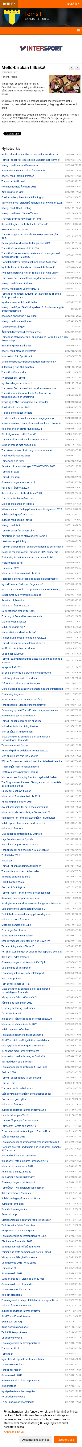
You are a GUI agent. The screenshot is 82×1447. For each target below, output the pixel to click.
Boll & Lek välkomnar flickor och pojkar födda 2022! (30, 154)
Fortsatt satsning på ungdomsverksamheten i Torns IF (31, 423)
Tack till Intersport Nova (14, 1332)
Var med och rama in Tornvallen (19, 1155)
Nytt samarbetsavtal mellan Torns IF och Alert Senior (30, 272)
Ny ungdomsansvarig (13, 1396)
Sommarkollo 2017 (12, 1375)
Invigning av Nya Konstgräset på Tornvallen (25, 402)
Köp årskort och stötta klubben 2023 (22, 493)
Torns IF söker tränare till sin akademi (22, 1077)
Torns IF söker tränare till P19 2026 (20, 248)
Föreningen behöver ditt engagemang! (22, 1034)
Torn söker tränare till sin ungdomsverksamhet (27, 450)
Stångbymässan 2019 (13, 1136)
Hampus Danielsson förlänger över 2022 (24, 637)
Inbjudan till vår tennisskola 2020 (19, 1024)
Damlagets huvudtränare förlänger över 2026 (26, 243)
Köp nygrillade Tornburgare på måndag (23, 1045)
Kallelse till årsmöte (12, 828)
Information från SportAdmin (17, 356)
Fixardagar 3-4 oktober (14, 930)
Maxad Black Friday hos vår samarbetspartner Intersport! (33, 688)
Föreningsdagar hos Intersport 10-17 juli (23, 962)
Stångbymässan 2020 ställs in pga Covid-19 (26, 940)
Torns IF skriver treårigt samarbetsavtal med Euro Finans (32, 546)
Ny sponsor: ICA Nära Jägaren (18, 1230)
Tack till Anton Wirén (13, 882)
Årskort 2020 (9, 1072)
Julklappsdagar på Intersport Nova (21, 1198)
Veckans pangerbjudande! (16, 876)
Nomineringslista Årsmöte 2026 (19, 186)
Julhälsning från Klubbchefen (18, 367)
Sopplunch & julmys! (13, 653)
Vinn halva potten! (11, 978)
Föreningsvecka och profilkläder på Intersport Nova (30, 1300)
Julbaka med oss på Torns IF (17, 519)
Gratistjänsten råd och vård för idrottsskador (26, 1219)
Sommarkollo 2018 (12, 1273)
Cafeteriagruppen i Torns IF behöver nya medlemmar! (30, 710)
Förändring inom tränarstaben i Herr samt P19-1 (27, 557)
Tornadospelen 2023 (13, 461)
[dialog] (41, 1425)
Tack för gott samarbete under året (21, 678)
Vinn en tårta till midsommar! (17, 731)
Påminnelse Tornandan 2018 (17, 1241)
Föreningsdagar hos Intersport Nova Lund (24, 1067)
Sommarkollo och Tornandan (17, 1284)
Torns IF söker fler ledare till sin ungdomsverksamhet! (31, 159)
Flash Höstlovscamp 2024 (16, 407)
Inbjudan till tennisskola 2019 (17, 1166)
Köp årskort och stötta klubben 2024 (22, 428)
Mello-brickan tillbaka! (23, 67)
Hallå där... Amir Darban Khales (18, 648)
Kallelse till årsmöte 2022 (15, 605)
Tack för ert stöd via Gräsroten (18, 1225)
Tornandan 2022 (10, 568)
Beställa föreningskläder (15, 1209)
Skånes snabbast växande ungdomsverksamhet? (29, 361)
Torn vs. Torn (8, 1083)
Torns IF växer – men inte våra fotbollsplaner (26, 892)
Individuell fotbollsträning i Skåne (20, 726)
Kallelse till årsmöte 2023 (15, 487)
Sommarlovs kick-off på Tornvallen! (21, 1246)
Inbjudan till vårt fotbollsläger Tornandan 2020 (27, 1018)
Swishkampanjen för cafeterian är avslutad (25, 807)
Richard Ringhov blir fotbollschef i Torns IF (25, 224)
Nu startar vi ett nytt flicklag (16, 790)
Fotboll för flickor (11, 1369)
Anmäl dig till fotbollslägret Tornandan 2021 (26, 750)
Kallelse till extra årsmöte (15, 919)
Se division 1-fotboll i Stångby (18, 1177)
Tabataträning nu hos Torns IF (18, 946)
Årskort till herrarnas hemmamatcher (21, 332)
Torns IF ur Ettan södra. (14, 372)
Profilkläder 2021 (11, 855)
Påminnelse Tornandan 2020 (17, 1002)
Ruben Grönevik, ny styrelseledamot (21, 594)
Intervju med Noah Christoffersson (20, 213)
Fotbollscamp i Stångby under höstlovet (24, 704)
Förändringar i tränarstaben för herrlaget (23, 170)
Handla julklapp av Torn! (15, 1115)
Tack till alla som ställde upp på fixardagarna (26, 914)
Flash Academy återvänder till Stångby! (23, 197)
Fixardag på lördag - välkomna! (18, 1008)
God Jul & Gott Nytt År (14, 887)
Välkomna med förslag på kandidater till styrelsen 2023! (32, 509)
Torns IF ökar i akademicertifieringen (21, 865)
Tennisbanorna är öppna (15, 745)
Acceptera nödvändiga (36, 1439)
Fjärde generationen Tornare (17, 412)
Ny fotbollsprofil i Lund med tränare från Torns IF (28, 267)
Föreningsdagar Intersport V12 (18, 482)
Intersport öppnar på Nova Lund (19, 315)
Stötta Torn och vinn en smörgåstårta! (22, 699)
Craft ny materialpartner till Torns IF (20, 772)
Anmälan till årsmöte (13, 600)
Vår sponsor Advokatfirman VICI (19, 997)
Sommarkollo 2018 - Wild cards (19, 1262)
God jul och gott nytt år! (14, 1099)
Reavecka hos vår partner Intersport (21, 898)
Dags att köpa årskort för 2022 (18, 610)
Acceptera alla (65, 1439)
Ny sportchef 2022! (12, 667)
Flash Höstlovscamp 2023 (16, 455)
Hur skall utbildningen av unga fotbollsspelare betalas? (32, 951)
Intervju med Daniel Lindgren (17, 283)
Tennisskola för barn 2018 (16, 1289)
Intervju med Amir (11, 525)
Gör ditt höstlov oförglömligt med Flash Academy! (29, 262)
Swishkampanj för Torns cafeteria (20, 844)
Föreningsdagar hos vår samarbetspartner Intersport (30, 1142)
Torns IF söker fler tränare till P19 (19, 530)
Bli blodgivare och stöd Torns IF (19, 434)
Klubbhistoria (9, 1385)
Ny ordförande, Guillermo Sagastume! (22, 584)
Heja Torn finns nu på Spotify (17, 839)
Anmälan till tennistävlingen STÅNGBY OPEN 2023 (28, 466)
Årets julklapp (9, 1214)
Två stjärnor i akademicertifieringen (21, 683)
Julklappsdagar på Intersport (18, 514)
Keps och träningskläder (15, 1327)
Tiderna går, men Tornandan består (20, 766)
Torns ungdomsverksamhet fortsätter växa (25, 439)
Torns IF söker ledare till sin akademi (21, 720)
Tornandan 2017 (10, 1348)
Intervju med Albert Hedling (16, 208)
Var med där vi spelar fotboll (17, 1061)
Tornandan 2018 (10, 1268)
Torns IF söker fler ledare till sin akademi (24, 643)
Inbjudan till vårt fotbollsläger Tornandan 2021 (27, 812)
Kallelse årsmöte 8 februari (16, 1305)
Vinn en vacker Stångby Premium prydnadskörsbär (29, 777)
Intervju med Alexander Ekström (19, 351)
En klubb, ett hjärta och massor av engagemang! (28, 418)
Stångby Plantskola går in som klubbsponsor (26, 1093)
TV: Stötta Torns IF (11, 1013)
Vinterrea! (7, 860)
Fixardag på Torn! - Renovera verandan (22, 616)
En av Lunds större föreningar (18, 1402)
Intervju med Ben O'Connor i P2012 (20, 288)
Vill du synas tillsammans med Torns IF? (23, 823)
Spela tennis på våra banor (16, 967)
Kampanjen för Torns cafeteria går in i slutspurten (28, 817)
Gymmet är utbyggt (12, 1321)
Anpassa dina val (14, 1431)
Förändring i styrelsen (13, 694)
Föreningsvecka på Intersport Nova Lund (24, 1235)
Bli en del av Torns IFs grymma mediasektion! (26, 672)
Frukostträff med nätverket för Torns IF (23, 218)
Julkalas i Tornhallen (13, 1203)
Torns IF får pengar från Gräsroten (20, 1120)
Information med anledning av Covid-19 (23, 1056)
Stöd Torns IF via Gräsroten (16, 1316)
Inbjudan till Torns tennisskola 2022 (21, 573)
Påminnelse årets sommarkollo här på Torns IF (27, 1252)
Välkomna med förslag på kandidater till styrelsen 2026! (32, 202)
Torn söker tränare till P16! (16, 983)
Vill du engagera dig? (13, 627)
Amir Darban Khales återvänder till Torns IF (25, 535)
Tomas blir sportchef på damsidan (20, 871)
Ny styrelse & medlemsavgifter (18, 1391)
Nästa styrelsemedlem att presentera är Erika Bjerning (31, 589)
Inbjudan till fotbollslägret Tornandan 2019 (25, 1160)
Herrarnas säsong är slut (15, 229)
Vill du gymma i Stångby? (15, 1029)
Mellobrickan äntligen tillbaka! (18, 503)
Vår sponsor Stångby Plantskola (19, 1257)
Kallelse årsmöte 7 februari (16, 1193)
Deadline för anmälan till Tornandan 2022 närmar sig (30, 552)
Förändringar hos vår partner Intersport (23, 973)
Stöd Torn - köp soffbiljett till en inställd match (27, 1040)
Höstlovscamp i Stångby (15, 541)
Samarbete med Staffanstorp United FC (23, 908)
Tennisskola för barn (13, 1364)
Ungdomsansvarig (12, 1337)
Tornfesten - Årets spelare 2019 (19, 1125)
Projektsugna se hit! (12, 562)
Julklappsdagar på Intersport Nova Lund (24, 1109)
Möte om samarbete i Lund (16, 924)
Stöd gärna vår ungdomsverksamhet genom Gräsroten (31, 903)
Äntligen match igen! (13, 192)
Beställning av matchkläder (16, 345)
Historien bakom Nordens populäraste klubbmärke (30, 578)
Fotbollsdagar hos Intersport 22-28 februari (25, 849)
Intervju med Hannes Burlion (17, 321)
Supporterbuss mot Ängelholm (19, 444)
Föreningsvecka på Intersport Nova (21, 1343)
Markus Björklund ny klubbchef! (19, 632)
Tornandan (7, 1353)
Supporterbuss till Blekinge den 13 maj (23, 1278)
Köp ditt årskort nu (12, 1294)
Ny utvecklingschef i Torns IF (17, 383)
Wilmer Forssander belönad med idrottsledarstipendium (32, 761)
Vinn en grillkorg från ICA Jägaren (20, 755)
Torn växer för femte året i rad (18, 498)
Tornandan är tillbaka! (13, 181)
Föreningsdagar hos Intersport (18, 715)
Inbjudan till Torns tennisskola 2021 (21, 796)
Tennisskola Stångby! (13, 326)
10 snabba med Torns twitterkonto (20, 1050)
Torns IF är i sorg (11, 477)
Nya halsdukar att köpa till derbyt (20, 302)
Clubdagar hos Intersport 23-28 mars (22, 833)
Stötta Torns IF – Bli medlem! (17, 935)
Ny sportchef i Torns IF (14, 377)
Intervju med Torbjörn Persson (18, 175)
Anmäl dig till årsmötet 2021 (17, 801)
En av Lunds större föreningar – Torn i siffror (26, 1131)
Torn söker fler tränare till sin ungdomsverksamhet (29, 278)
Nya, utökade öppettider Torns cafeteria (23, 1359)
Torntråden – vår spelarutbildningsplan (23, 1187)
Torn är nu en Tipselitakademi (18, 1088)
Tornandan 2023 (10, 471)
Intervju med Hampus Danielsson (20, 165)
